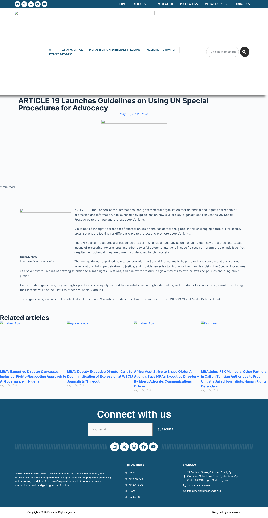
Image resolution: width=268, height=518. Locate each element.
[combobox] (222, 52)
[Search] (244, 52)
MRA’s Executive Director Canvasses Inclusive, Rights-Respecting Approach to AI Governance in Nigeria (33, 376)
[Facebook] (38, 4)
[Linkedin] (17, 4)
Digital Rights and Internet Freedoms (115, 49)
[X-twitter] (24, 4)
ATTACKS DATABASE (60, 54)
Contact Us (242, 4)
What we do (165, 4)
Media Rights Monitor (161, 49)
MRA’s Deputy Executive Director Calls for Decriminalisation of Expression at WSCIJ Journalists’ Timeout (100, 376)
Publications (189, 4)
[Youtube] (44, 4)
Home (123, 4)
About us (140, 4)
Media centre (214, 4)
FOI (50, 49)
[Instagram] (31, 4)
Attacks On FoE (72, 49)
